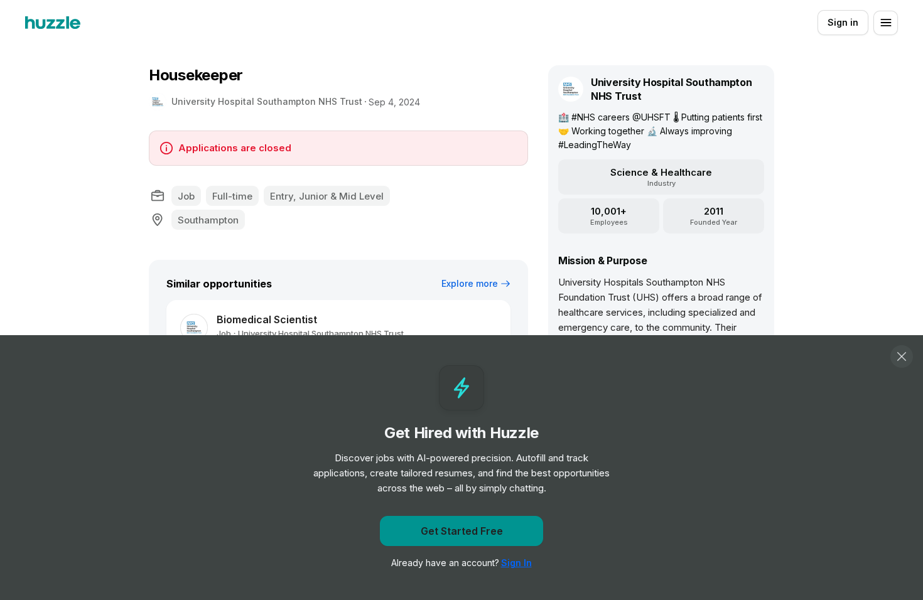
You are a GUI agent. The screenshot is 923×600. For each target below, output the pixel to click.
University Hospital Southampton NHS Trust (266, 101)
